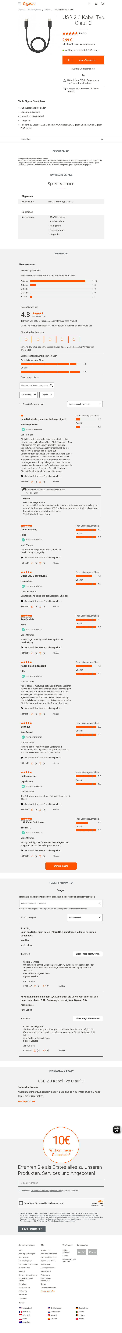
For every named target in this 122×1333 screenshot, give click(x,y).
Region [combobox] (45, 395)
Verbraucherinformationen (28, 1264)
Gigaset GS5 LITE (81, 124)
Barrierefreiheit (24, 1288)
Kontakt (43, 1284)
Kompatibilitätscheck (49, 1257)
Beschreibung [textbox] (26, 139)
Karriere (65, 1256)
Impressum (23, 1298)
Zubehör (47, 10)
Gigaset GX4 (52, 124)
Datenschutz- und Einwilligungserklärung (46, 1191)
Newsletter (23, 1295)
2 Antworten (84, 88)
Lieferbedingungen (25, 1261)
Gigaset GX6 (39, 124)
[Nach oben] (118, 1319)
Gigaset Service (30, 976)
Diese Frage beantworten (88, 954)
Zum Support (24, 1101)
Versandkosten (87, 44)
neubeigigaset (27, 1005)
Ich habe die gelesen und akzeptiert (50, 1191)
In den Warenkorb (87, 60)
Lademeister (27, 581)
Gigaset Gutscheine (48, 1261)
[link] (39, 314)
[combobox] (61, 139)
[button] (26, 339)
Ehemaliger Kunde (29, 424)
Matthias (25, 940)
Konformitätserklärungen (28, 1275)
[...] (102, 4)
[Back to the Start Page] (29, 4)
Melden (56, 482)
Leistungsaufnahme (48, 1268)
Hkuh (23, 535)
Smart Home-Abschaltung (46, 1280)
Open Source (45, 1264)
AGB (20, 1250)
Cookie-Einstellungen (48, 1288)
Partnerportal (45, 1275)
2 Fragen (71, 88)
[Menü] (19, 3)
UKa (23, 671)
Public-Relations (65, 1251)
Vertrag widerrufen (47, 1291)
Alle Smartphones (34, 10)
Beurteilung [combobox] (26, 395)
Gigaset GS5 (65, 124)
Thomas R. (26, 828)
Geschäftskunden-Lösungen (69, 1260)
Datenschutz (23, 1257)
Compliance (23, 1284)
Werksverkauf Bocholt (49, 1254)
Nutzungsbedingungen (27, 1254)
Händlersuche (46, 1271)
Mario (23, 625)
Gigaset (21, 10)
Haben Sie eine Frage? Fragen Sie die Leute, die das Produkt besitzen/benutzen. (57, 897)
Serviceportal (45, 1250)
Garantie (22, 1271)
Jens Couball (27, 732)
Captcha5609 (27, 781)
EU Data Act (23, 1291)
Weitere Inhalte (61, 866)
